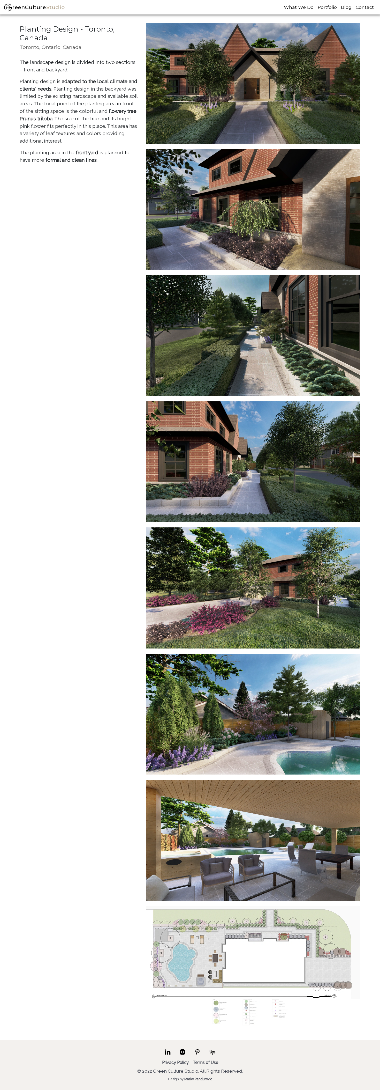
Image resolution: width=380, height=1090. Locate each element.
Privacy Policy (175, 1062)
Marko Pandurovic (198, 1079)
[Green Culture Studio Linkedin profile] (167, 1054)
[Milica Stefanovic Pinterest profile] (197, 1054)
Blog (346, 7)
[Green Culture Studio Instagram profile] (182, 1054)
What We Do (299, 7)
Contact (365, 7)
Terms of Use (205, 1062)
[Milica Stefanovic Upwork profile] (212, 1054)
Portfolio (327, 7)
